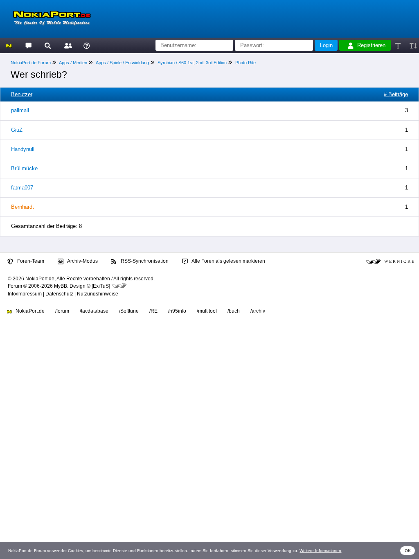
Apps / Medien (73, 62)
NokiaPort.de (29, 311)
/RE (153, 311)
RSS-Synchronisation (144, 261)
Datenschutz (59, 293)
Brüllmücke (24, 168)
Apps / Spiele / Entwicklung (122, 62)
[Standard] (398, 45)
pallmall (20, 110)
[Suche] (47, 45)
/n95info (177, 311)
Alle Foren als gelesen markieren (228, 261)
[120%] (412, 45)
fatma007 (22, 188)
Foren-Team (30, 261)
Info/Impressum (25, 293)
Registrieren (371, 45)
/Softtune (129, 311)
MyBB (60, 286)
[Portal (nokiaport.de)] (9, 45)
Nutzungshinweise (97, 293)
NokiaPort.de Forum (31, 62)
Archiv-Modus (82, 261)
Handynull (22, 149)
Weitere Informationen (320, 550)
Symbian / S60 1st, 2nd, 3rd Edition (192, 62)
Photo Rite (245, 62)
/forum (62, 311)
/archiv (257, 311)
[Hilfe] (86, 45)
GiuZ (17, 130)
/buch (234, 311)
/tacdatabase (94, 311)
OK (408, 550)
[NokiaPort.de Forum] (28, 45)
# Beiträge (396, 94)
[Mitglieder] (67, 45)
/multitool (207, 311)
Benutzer (21, 94)
